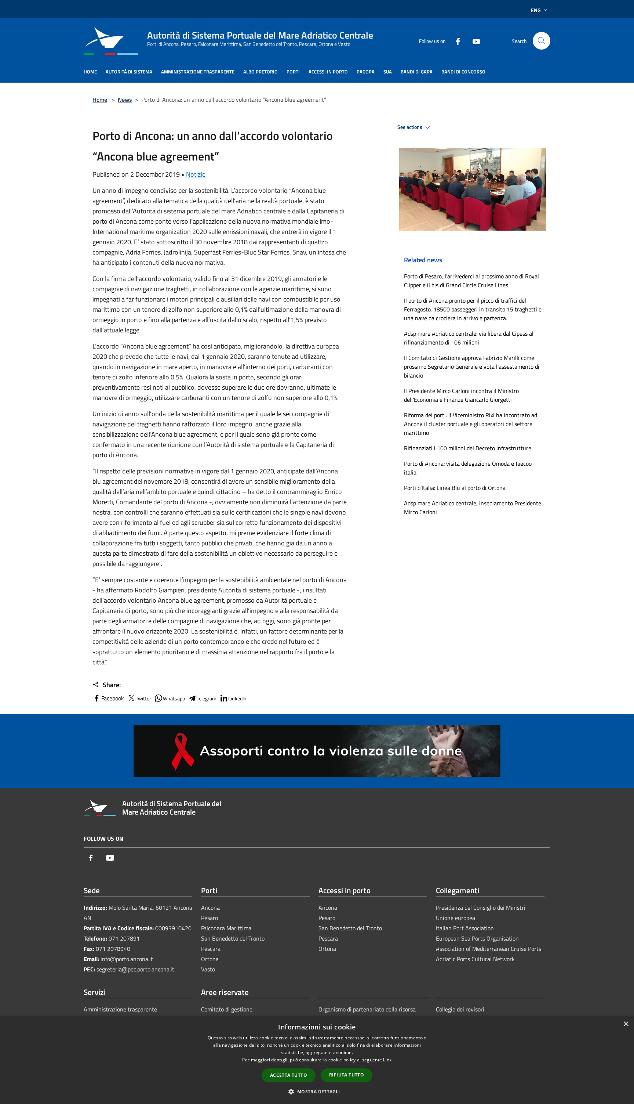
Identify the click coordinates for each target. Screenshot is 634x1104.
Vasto (208, 969)
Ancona (210, 907)
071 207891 (124, 938)
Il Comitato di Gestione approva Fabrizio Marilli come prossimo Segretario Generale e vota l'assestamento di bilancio (471, 366)
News (125, 99)
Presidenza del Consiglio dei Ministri (480, 907)
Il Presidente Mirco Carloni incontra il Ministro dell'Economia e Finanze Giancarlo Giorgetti (461, 395)
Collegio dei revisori (460, 1009)
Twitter (143, 698)
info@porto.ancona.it (127, 959)
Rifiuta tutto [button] (346, 1075)
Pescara (211, 948)
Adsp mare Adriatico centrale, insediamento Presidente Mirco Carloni (472, 507)
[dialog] (317, 1060)
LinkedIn (237, 698)
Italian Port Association (465, 928)
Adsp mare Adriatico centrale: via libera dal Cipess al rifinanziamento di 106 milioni (468, 338)
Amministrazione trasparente (120, 1009)
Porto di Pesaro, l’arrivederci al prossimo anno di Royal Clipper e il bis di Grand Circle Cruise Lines (471, 280)
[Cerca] (541, 41)
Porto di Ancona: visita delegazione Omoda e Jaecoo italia (468, 468)
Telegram (206, 698)
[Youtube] (473, 41)
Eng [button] (536, 10)
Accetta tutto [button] (288, 1075)
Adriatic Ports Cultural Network (475, 959)
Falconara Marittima (226, 928)
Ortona (210, 959)
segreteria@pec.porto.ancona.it (135, 969)
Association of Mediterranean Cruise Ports (488, 948)
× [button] (625, 1024)
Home (99, 99)
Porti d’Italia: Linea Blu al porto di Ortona (455, 487)
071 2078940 (113, 948)
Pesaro (209, 917)
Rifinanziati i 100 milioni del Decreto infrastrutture (467, 448)
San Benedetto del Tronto (233, 938)
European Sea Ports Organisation (477, 938)
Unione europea (455, 917)
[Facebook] (455, 41)
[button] (317, 1091)
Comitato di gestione (226, 1009)
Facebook (112, 698)
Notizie (195, 174)
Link (387, 1060)
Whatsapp (174, 698)
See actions (410, 127)
